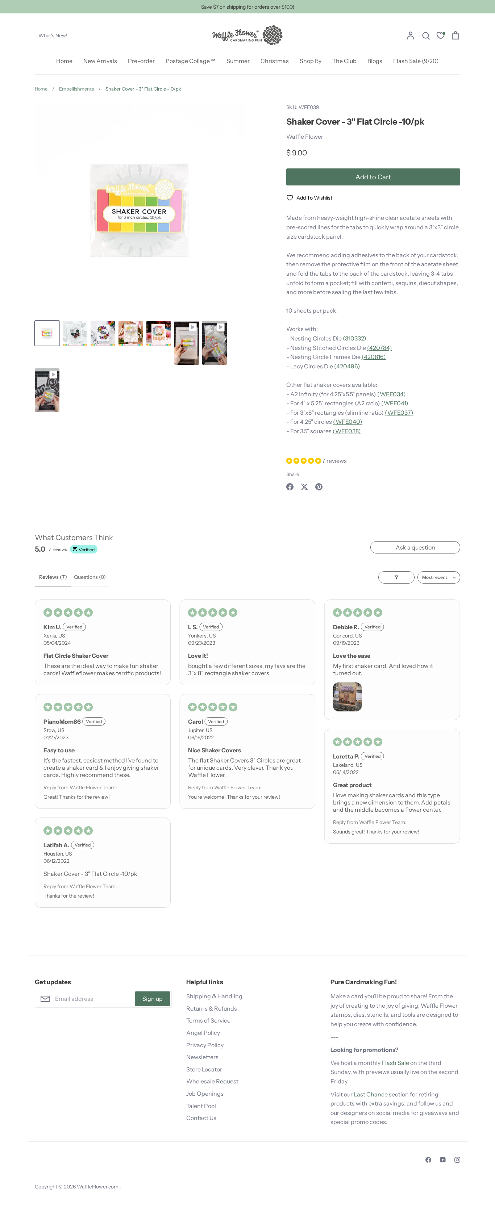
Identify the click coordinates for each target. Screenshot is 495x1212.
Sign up (152, 998)
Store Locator (204, 1069)
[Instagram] (457, 1160)
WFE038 (346, 431)
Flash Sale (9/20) (416, 60)
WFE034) (393, 394)
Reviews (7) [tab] (53, 577)
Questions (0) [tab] (90, 577)
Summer (238, 60)
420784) (380, 347)
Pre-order (141, 60)
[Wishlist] (440, 36)
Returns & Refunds (211, 1008)
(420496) (347, 366)
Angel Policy (203, 1032)
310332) (355, 338)
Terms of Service (208, 1020)
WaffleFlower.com (98, 1187)
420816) (375, 356)
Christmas (275, 60)
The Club (344, 60)
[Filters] (396, 577)
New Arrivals (100, 60)
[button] (304, 460)
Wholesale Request (212, 1081)
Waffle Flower (304, 136)
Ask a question (415, 547)
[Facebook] (428, 1160)
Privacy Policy (205, 1045)
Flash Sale (395, 1062)
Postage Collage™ (191, 60)
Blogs (374, 60)
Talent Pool (201, 1105)
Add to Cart (373, 177)
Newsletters (202, 1057)
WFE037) (400, 412)
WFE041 (395, 403)
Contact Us (201, 1117)
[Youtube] (443, 1160)
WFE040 (348, 421)
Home (64, 60)
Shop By (310, 60)
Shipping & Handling (214, 996)
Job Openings (205, 1093)
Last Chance (371, 1094)
